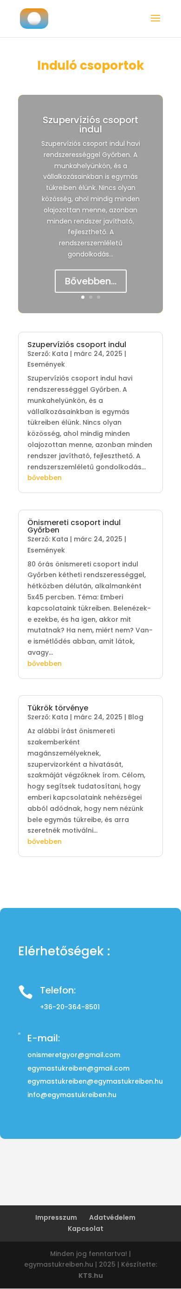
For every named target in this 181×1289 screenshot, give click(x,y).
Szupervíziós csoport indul (90, 124)
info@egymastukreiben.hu (71, 1094)
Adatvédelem (112, 1217)
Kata (60, 353)
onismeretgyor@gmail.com (73, 1054)
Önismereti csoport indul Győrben (74, 526)
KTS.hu (90, 1275)
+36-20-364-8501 (70, 1007)
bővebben (44, 477)
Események (46, 364)
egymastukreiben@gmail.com (78, 1068)
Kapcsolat (85, 1228)
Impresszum (56, 1217)
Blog (135, 717)
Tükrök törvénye (57, 708)
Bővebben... (90, 281)
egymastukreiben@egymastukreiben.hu (95, 1081)
